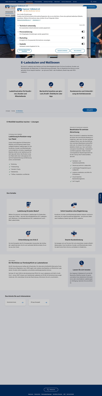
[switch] (83, 32)
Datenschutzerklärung (23, 20)
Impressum (35, 20)
